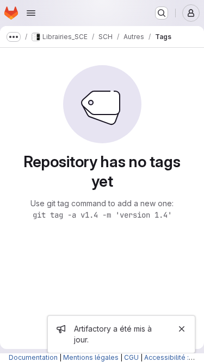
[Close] (181, 328)
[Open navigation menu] (31, 13)
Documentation (33, 357)
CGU (131, 357)
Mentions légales (91, 357)
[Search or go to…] (161, 13)
